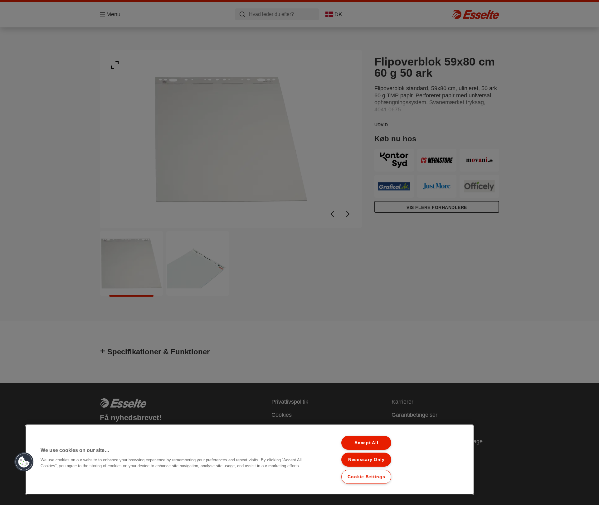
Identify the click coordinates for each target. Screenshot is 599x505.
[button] (24, 462)
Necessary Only (366, 459)
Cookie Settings (366, 476)
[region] (249, 460)
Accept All (366, 442)
